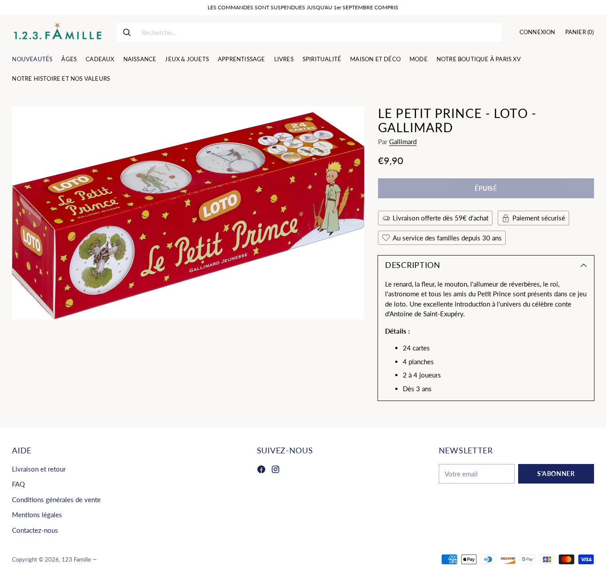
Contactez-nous (35, 530)
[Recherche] (127, 32)
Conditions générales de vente (56, 499)
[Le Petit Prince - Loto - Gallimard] (188, 212)
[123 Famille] (57, 32)
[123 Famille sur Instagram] (275, 470)
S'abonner (556, 473)
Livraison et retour (39, 469)
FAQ (18, 484)
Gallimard (403, 142)
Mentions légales (37, 515)
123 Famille (76, 559)
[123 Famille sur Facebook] (261, 470)
